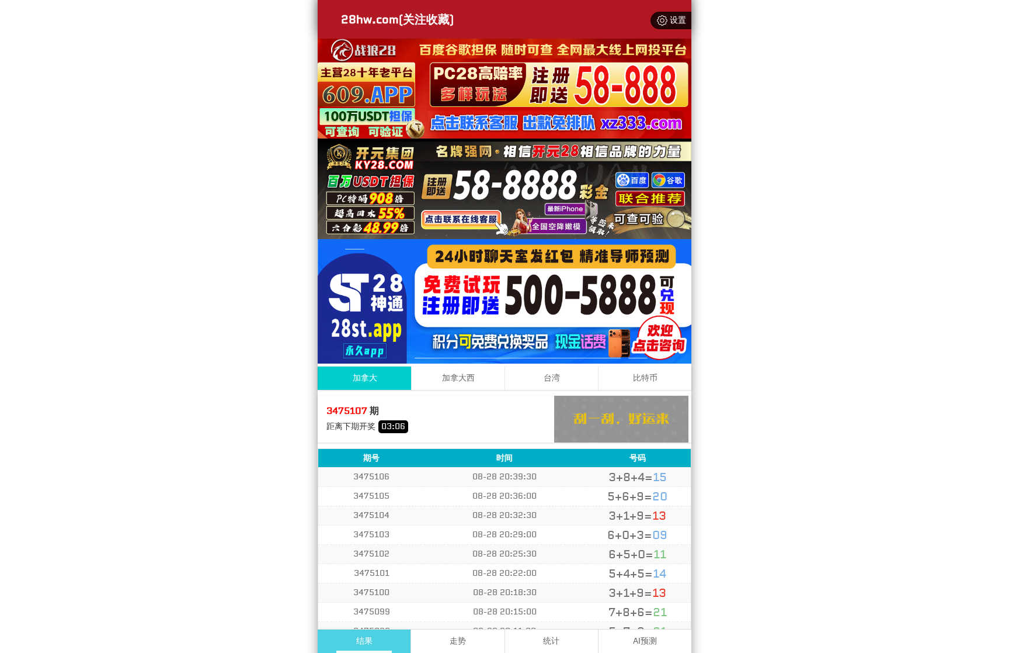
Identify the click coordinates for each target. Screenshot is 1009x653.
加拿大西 (458, 377)
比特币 (645, 377)
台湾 (552, 377)
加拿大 (365, 377)
